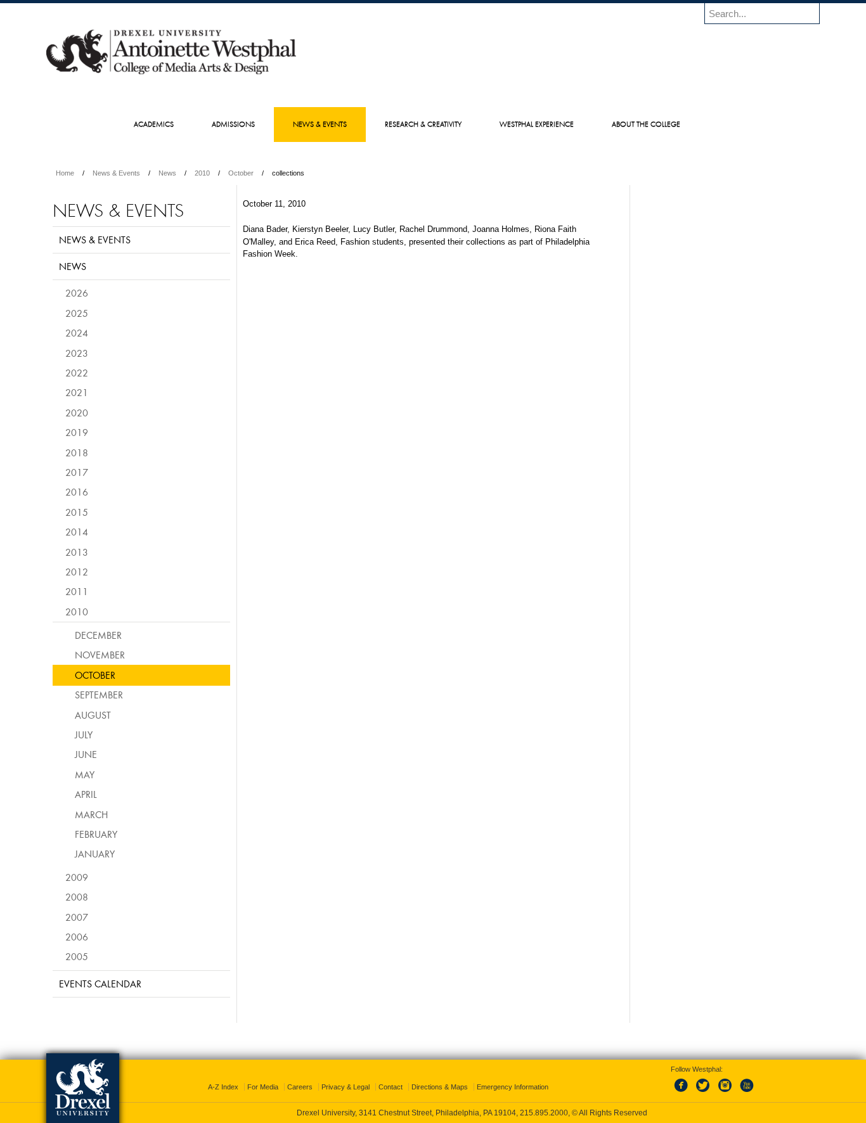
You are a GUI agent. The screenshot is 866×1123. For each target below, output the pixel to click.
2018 (76, 452)
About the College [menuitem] (646, 124)
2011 (76, 591)
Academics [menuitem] (154, 124)
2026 (76, 292)
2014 (76, 531)
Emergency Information (512, 1087)
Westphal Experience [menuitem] (537, 124)
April (86, 794)
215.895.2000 (544, 1112)
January (95, 853)
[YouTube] (746, 1092)
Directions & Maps (439, 1087)
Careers (300, 1087)
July (84, 734)
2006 (76, 936)
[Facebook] (683, 1092)
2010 (202, 173)
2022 (76, 372)
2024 (76, 332)
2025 (76, 313)
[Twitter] (704, 1092)
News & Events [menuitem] (320, 124)
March (91, 814)
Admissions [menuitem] (233, 124)
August (93, 715)
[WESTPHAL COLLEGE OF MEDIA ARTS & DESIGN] (171, 73)
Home (65, 173)
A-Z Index (223, 1087)
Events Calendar (100, 983)
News (167, 173)
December (98, 635)
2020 (76, 412)
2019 (76, 432)
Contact (390, 1087)
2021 (76, 392)
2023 (76, 353)
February (96, 834)
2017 (76, 472)
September (99, 694)
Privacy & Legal (345, 1087)
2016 (76, 491)
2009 (76, 877)
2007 (76, 917)
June (86, 754)
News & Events (116, 173)
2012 (76, 571)
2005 (76, 956)
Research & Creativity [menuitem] (423, 124)
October (241, 173)
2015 (76, 512)
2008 (76, 896)
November (100, 654)
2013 (76, 552)
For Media (262, 1087)
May (84, 774)
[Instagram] (725, 1092)
